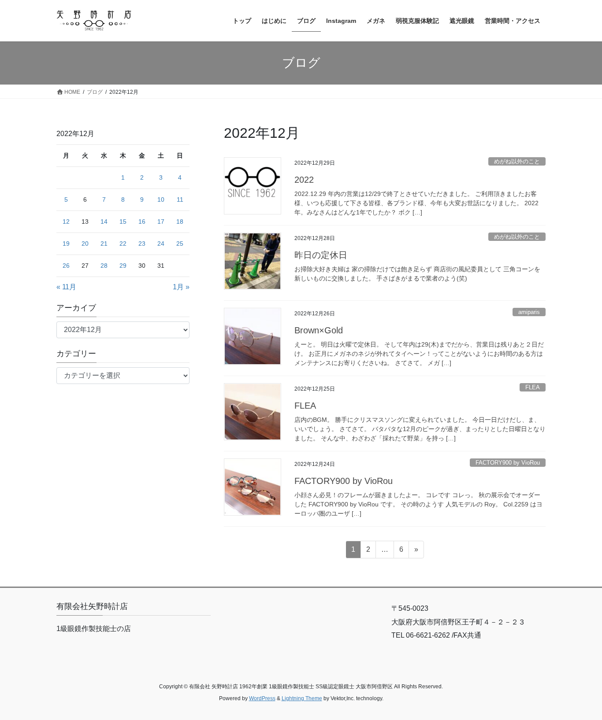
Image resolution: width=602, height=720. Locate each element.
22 (122, 243)
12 (66, 221)
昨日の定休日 (320, 255)
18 (179, 221)
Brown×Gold (318, 330)
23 (141, 243)
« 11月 (66, 287)
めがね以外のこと (517, 161)
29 (122, 265)
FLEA (532, 387)
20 (85, 243)
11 (180, 199)
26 (66, 265)
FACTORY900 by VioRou (508, 462)
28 (104, 265)
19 (66, 243)
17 (160, 221)
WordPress (262, 698)
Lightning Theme (302, 698)
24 (160, 243)
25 (179, 243)
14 (104, 221)
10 (160, 199)
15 (122, 221)
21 (104, 243)
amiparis (529, 312)
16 (141, 221)
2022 (304, 180)
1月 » (181, 287)
